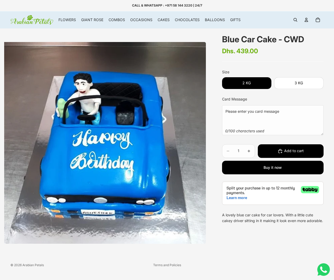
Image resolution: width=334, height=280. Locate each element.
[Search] (295, 20)
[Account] (306, 20)
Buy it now (273, 167)
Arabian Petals (33, 265)
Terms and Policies (167, 265)
